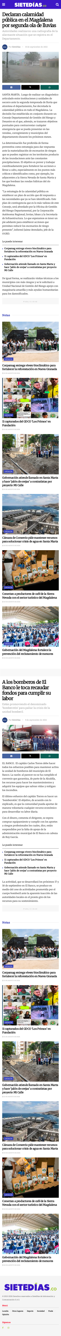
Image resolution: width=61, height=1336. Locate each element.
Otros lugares (17, 1311)
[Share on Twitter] (30, 87)
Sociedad (41, 1311)
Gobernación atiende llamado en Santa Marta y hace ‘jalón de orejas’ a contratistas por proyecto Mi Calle (30, 267)
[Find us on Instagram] (8, 1327)
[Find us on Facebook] (2, 1327)
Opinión (5, 1314)
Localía (8, 359)
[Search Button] (57, 4)
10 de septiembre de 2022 (36, 46)
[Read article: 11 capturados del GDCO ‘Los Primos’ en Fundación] (30, 398)
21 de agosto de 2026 (12, 373)
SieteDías (16, 46)
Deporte (30, 1311)
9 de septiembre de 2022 (36, 720)
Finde (50, 1311)
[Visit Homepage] (30, 4)
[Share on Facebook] (11, 87)
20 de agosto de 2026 (12, 545)
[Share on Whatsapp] (49, 87)
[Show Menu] (3, 4)
